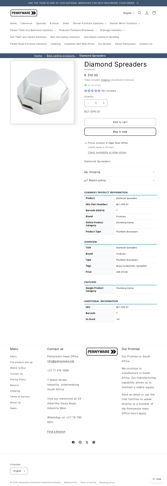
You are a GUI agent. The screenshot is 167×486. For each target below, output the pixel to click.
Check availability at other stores (107, 152)
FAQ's (13, 356)
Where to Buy (18, 367)
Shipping (105, 80)
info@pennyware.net (60, 361)
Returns (14, 385)
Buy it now (120, 131)
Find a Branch (56, 431)
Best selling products (61, 55)
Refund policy (70, 482)
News (13, 408)
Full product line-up (21, 362)
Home (38, 55)
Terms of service (88, 482)
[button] (89, 23)
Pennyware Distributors (30, 482)
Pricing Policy (18, 379)
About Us (15, 402)
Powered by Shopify (51, 482)
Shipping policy (107, 482)
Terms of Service (20, 396)
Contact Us (16, 373)
